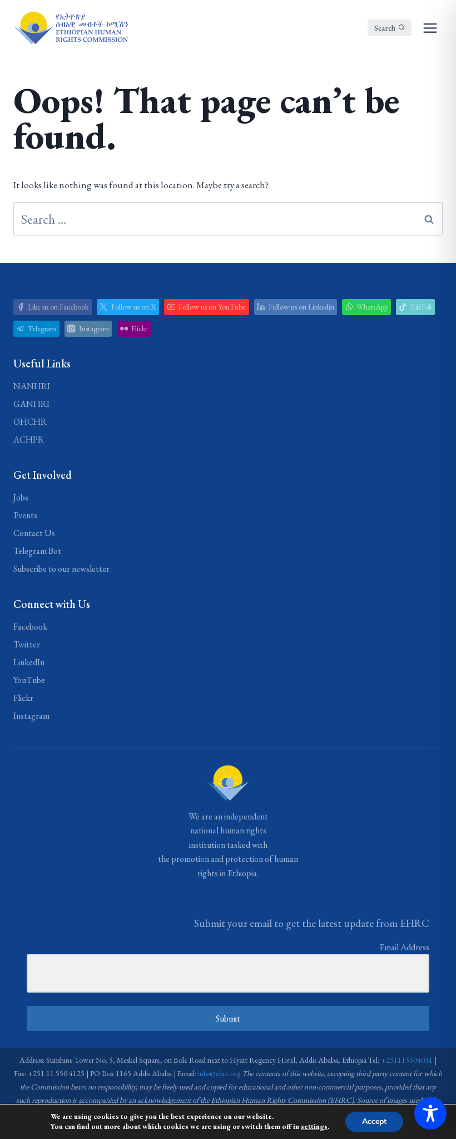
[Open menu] (430, 28)
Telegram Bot (37, 551)
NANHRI (31, 386)
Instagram (31, 715)
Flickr (23, 698)
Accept (374, 1121)
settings (314, 1126)
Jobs (20, 497)
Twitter (26, 644)
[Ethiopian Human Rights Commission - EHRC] (70, 28)
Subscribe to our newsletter (61, 569)
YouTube (29, 680)
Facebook (30, 626)
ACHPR (28, 439)
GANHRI (31, 404)
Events (25, 515)
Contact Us (34, 533)
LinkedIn (28, 662)
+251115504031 (407, 1060)
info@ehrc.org (219, 1073)
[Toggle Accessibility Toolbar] (430, 1113)
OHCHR (30, 422)
